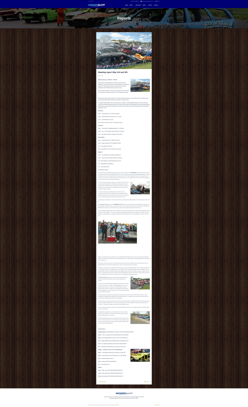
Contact (156, 5)
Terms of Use (157, 405)
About (131, 5)
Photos (150, 5)
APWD (117, 405)
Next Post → (147, 381)
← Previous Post (102, 381)
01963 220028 (136, 1)
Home (126, 5)
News (144, 5)
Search (158, 1)
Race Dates (138, 5)
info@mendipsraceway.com (148, 1)
